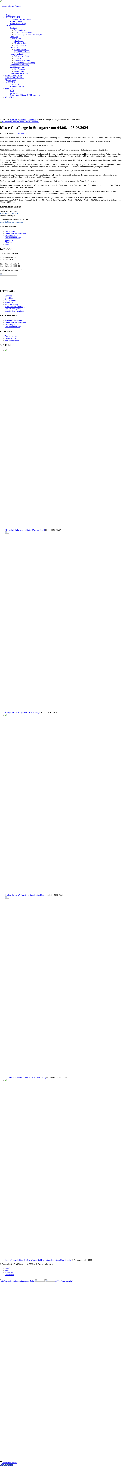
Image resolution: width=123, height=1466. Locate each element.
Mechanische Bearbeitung (19, 65)
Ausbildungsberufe (12, 340)
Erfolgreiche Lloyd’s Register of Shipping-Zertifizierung (26, 895)
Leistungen (9, 240)
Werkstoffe (14, 47)
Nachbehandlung (16, 54)
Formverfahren (15, 39)
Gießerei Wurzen (20, 133)
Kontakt (8, 244)
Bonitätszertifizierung (13, 238)
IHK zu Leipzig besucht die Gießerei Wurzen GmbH (25, 530)
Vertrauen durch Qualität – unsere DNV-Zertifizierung (25, 1077)
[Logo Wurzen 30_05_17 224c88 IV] (10, 6)
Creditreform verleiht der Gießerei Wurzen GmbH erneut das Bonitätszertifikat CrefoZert (38, 1260)
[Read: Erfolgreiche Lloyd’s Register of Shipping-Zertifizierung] (7, 715)
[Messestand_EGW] (19, 122)
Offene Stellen (10, 338)
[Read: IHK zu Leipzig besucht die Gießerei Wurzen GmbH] (7, 350)
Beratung (13, 28)
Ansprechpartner (11, 236)
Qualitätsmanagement (18, 67)
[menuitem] (64, 15)
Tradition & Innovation (13, 320)
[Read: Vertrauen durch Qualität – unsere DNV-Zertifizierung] (7, 898)
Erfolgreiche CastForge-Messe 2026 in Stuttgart (23, 712)
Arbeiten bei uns (11, 336)
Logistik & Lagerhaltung (19, 73)
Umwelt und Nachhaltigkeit (15, 233)
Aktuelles (8, 242)
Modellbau (14, 37)
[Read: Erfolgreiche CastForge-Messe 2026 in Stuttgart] (7, 533)
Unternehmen (10, 231)
